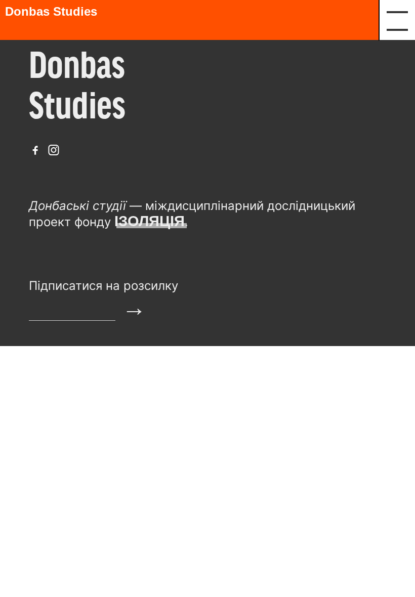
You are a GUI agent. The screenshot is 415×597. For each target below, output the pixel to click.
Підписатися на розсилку (103, 285)
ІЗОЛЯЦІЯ (149, 221)
